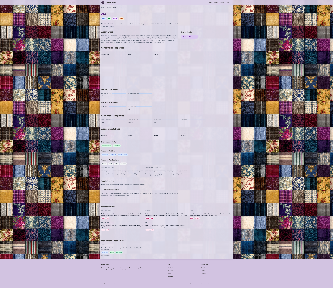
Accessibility (229, 283)
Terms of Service (207, 283)
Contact (203, 270)
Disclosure (221, 283)
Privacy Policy (190, 283)
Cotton (123, 170)
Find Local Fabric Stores (189, 37)
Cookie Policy (199, 283)
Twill (110, 170)
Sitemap (203, 273)
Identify (222, 2)
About (228, 2)
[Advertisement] (153, 72)
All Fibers (170, 270)
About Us (203, 268)
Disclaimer (215, 283)
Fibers (210, 2)
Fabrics (216, 2)
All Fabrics (171, 268)
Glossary (170, 276)
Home (102, 7)
